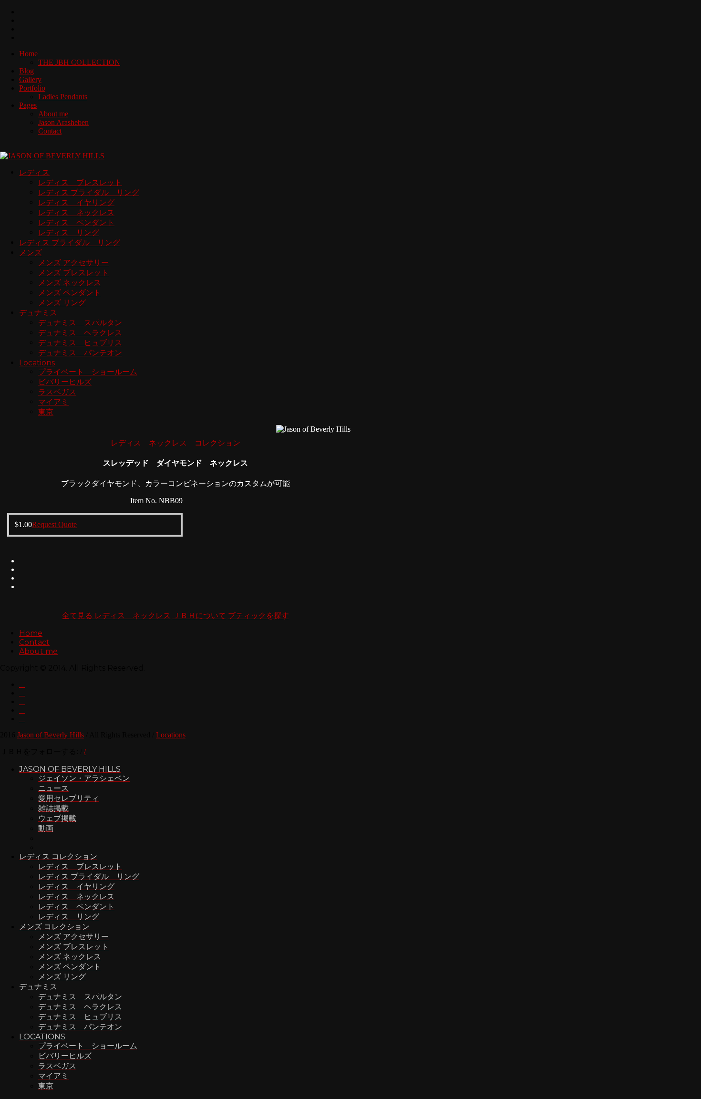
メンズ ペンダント (69, 292)
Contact (50, 131)
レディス (34, 172)
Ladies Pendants (62, 97)
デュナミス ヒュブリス (80, 342)
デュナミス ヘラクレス (80, 332)
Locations (37, 362)
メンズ (30, 252)
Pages (28, 105)
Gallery (30, 79)
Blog (26, 71)
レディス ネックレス (76, 212)
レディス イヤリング (76, 202)
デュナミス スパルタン (80, 322)
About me (53, 114)
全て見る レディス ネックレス (116, 616)
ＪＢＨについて (199, 616)
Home (28, 54)
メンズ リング (62, 302)
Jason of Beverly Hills (50, 735)
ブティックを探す (258, 616)
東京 (45, 411)
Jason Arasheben (63, 122)
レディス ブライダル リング (88, 192)
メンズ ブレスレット (73, 272)
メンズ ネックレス (69, 282)
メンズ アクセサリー (73, 262)
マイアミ (53, 401)
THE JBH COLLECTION (79, 62)
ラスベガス (57, 391)
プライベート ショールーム (87, 371)
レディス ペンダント (76, 222)
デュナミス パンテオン (80, 352)
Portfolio (32, 88)
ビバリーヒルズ (65, 381)
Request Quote (54, 524)
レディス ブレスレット (80, 182)
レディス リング (68, 232)
